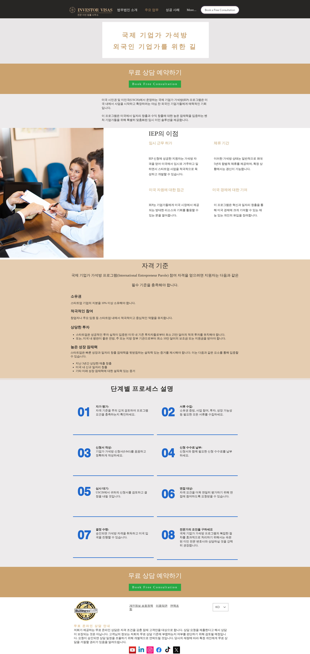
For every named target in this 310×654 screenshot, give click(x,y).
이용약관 (161, 606)
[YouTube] (132, 649)
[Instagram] (150, 649)
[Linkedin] (141, 649)
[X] (176, 649)
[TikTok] (167, 649)
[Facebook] (158, 649)
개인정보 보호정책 (141, 606)
